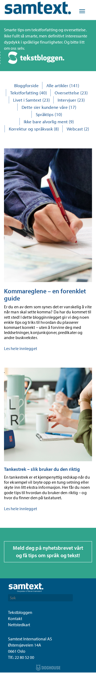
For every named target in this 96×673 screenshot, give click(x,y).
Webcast (75, 129)
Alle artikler (57, 85)
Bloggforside (26, 85)
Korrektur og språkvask (31, 129)
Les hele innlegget (20, 348)
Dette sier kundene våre (45, 107)
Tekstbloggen (20, 612)
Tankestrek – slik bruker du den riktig (42, 469)
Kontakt (15, 618)
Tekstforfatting (24, 92)
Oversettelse (67, 92)
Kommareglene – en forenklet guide (45, 294)
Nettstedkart (19, 624)
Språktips (45, 114)
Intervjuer (67, 100)
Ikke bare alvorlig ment (46, 121)
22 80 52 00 (24, 657)
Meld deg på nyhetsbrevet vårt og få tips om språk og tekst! (48, 551)
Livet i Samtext (27, 100)
